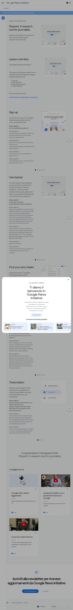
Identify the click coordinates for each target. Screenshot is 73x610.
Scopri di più (36, 315)
